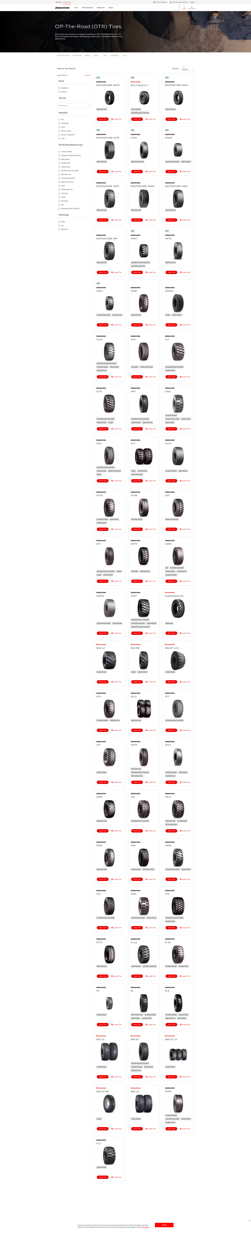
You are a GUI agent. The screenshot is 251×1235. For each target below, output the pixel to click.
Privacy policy (145, 1227)
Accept (164, 1225)
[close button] (250, 1220)
